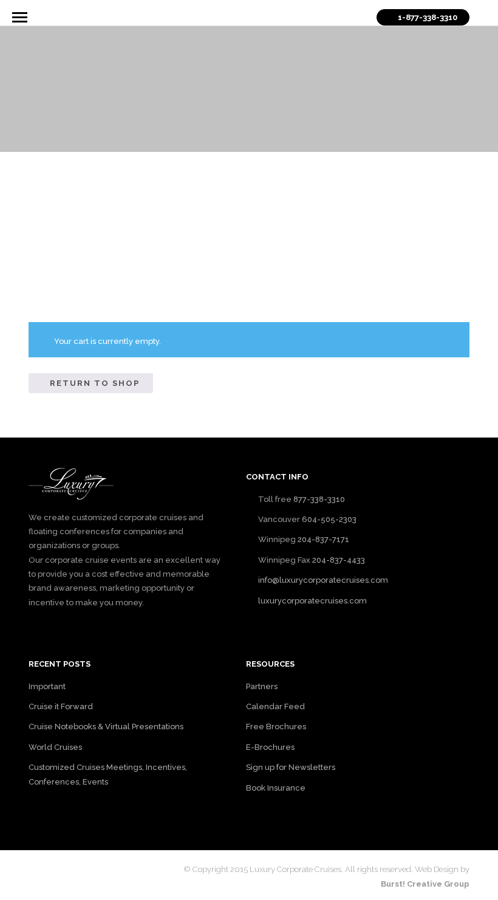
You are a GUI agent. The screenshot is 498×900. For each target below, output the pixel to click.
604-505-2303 (329, 519)
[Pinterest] (96, 868)
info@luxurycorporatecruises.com (323, 580)
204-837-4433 (338, 560)
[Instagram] (117, 868)
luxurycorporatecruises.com (312, 600)
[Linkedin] (76, 868)
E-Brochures (270, 747)
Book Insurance (275, 787)
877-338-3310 (319, 499)
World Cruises (55, 747)
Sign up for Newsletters (290, 767)
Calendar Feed (275, 706)
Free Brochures (276, 726)
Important (47, 686)
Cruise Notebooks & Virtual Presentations (106, 726)
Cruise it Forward (61, 706)
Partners (262, 686)
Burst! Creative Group (425, 883)
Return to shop (95, 383)
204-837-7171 (323, 539)
